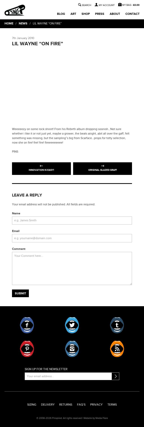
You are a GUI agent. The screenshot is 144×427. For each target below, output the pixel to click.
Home (8, 23)
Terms (112, 405)
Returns (65, 405)
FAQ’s (81, 405)
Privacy (96, 405)
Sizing (31, 405)
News (23, 23)
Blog (61, 14)
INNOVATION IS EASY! (41, 170)
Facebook (27, 325)
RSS (117, 348)
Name (16, 213)
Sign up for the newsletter (46, 369)
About (115, 14)
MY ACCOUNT (107, 5)
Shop (86, 14)
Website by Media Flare (95, 418)
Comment (18, 249)
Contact (132, 14)
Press (99, 14)
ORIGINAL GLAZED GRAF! (102, 170)
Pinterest (27, 348)
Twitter (72, 325)
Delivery (48, 405)
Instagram (72, 348)
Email (16, 231)
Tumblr (117, 325)
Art (73, 14)
